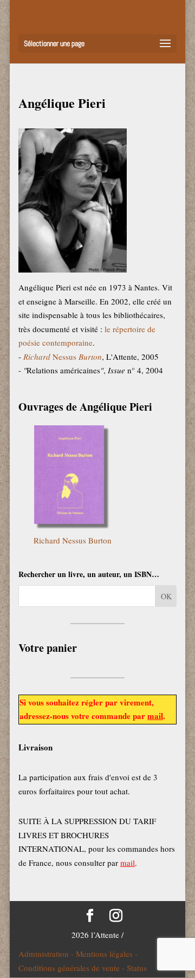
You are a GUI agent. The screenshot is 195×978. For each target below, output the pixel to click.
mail (155, 716)
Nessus (62, 356)
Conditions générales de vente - (72, 967)
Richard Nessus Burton (73, 540)
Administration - (47, 953)
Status (137, 967)
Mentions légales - (107, 953)
